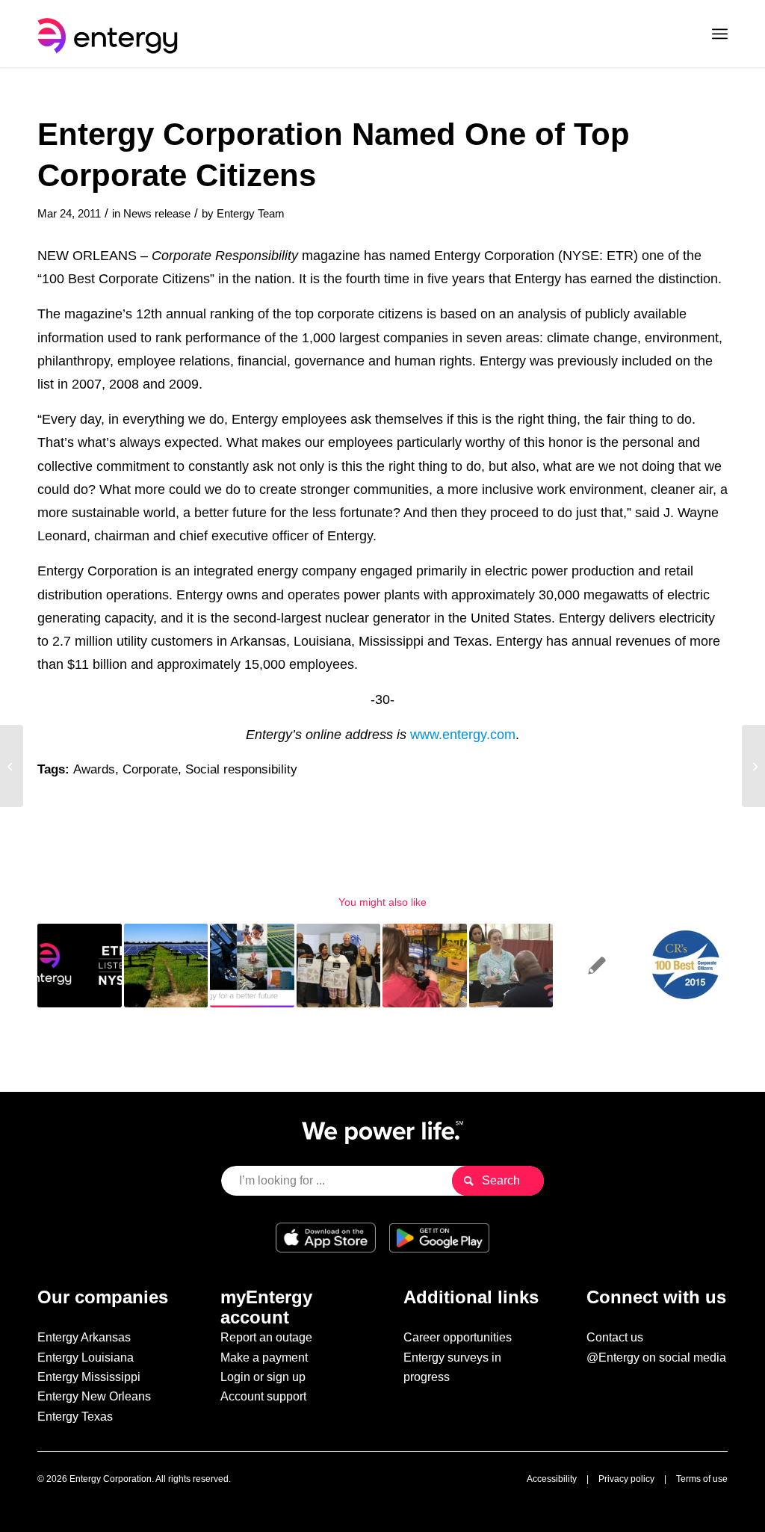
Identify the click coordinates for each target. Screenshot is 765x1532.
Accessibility (552, 1479)
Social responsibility (241, 769)
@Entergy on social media (656, 1357)
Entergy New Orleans (94, 1396)
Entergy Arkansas (84, 1337)
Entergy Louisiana (85, 1357)
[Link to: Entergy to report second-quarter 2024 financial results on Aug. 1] (79, 966)
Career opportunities (457, 1337)
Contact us (614, 1337)
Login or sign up (263, 1377)
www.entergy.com (462, 734)
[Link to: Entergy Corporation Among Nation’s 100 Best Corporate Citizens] (684, 966)
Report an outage (266, 1337)
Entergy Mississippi (88, 1377)
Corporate (150, 769)
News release (157, 214)
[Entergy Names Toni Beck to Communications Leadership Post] (11, 766)
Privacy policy (626, 1479)
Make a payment (264, 1357)
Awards (94, 769)
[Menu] (720, 33)
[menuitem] (720, 33)
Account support (263, 1396)
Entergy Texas (75, 1416)
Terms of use (702, 1479)
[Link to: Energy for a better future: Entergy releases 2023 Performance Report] (252, 966)
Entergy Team (251, 214)
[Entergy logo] (110, 33)
